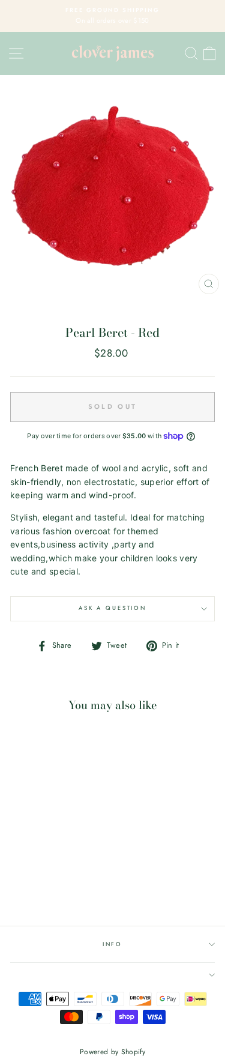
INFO (112, 944)
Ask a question (112, 608)
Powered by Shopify (112, 1051)
